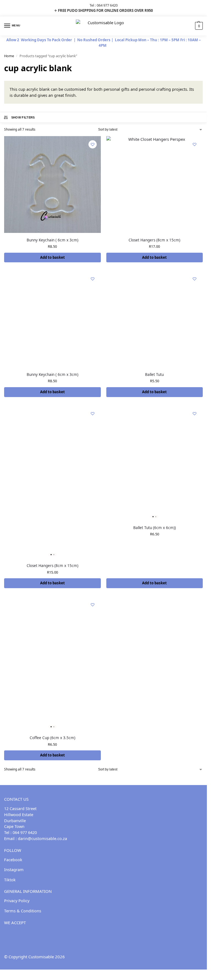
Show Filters (23, 117)
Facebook (13, 859)
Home (9, 55)
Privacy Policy (16, 900)
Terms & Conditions (22, 910)
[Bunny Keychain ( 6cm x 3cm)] (52, 184)
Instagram (14, 869)
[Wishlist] (92, 144)
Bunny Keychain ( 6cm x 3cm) (52, 240)
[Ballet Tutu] (154, 319)
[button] (198, 26)
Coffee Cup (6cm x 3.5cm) (52, 737)
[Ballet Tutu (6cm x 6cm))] (154, 463)
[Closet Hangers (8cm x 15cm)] (154, 184)
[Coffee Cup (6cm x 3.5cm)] (52, 663)
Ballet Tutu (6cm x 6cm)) (154, 527)
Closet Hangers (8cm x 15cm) (154, 240)
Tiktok (10, 879)
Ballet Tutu (154, 374)
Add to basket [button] (52, 257)
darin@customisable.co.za (42, 838)
